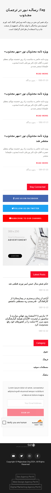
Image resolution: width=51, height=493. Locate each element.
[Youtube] (13, 456)
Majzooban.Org (24, 461)
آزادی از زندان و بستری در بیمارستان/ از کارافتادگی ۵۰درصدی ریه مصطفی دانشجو (28, 299)
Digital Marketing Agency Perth (25, 486)
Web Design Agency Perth (25, 481)
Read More (42, 74)
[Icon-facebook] (38, 456)
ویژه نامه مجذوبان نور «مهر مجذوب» (26, 51)
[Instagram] (30, 456)
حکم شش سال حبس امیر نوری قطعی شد (28, 283)
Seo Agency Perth (25, 476)
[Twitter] (22, 456)
